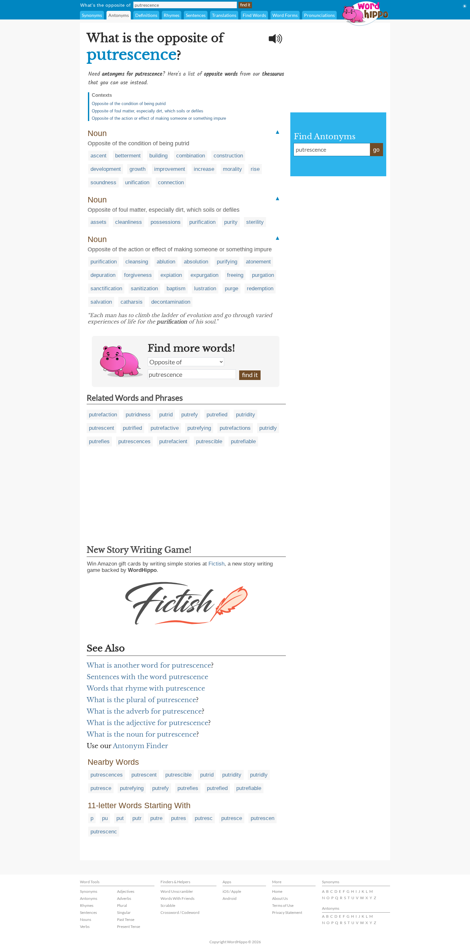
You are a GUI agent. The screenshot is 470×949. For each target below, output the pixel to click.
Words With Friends (177, 898)
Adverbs (124, 898)
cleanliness (128, 222)
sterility (255, 222)
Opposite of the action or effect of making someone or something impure (159, 118)
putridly (268, 428)
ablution (166, 262)
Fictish (216, 564)
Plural (122, 905)
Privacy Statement (287, 912)
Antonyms (118, 15)
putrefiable (243, 441)
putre (156, 818)
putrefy (189, 415)
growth (137, 169)
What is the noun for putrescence (141, 734)
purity (231, 222)
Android (230, 898)
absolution (196, 262)
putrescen (262, 818)
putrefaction (103, 415)
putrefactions (235, 428)
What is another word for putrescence (149, 665)
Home (277, 891)
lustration (205, 288)
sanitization (144, 288)
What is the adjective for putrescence (147, 723)
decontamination (170, 302)
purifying (227, 262)
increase (204, 169)
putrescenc (103, 832)
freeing (235, 275)
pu (105, 818)
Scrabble (168, 905)
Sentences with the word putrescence (147, 677)
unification (137, 182)
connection (171, 182)
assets (98, 222)
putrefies (99, 441)
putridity (245, 415)
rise (255, 169)
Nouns (85, 919)
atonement (258, 262)
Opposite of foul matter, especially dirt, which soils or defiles (147, 111)
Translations (224, 15)
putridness (138, 415)
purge (231, 288)
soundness (103, 182)
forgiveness (138, 275)
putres (178, 818)
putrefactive (165, 428)
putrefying (199, 428)
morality (232, 169)
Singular (124, 912)
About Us (280, 898)
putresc (204, 818)
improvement (169, 169)
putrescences (134, 441)
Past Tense (125, 919)
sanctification (106, 288)
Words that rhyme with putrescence (146, 688)
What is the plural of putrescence (141, 700)
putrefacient (173, 441)
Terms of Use (283, 905)
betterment (128, 156)
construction (228, 156)
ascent (98, 156)
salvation (101, 302)
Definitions (146, 15)
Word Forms (285, 15)
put (120, 818)
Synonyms (92, 15)
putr (137, 818)
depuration (102, 275)
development (105, 169)
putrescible (209, 441)
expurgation (204, 275)
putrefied (217, 415)
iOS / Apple (232, 891)
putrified (132, 428)
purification (202, 222)
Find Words (254, 15)
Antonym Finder (140, 746)
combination (190, 156)
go (376, 150)
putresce (100, 788)
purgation (263, 275)
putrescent (101, 428)
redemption (260, 288)
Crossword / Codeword (180, 912)
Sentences (196, 15)
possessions (166, 222)
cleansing (136, 262)
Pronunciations (319, 15)
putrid (166, 415)
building (158, 156)
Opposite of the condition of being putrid (129, 103)
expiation (171, 275)
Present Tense (128, 926)
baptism (176, 288)
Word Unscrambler (177, 891)
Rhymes (171, 15)
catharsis (132, 302)
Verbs (85, 926)
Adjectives (125, 891)
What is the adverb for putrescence (144, 711)
